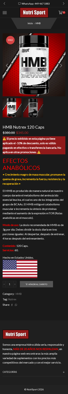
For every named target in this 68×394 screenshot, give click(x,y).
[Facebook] (12, 305)
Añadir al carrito (37, 284)
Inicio (30, 23)
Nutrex (12, 299)
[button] (4, 3)
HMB (38, 23)
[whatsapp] (15, 305)
